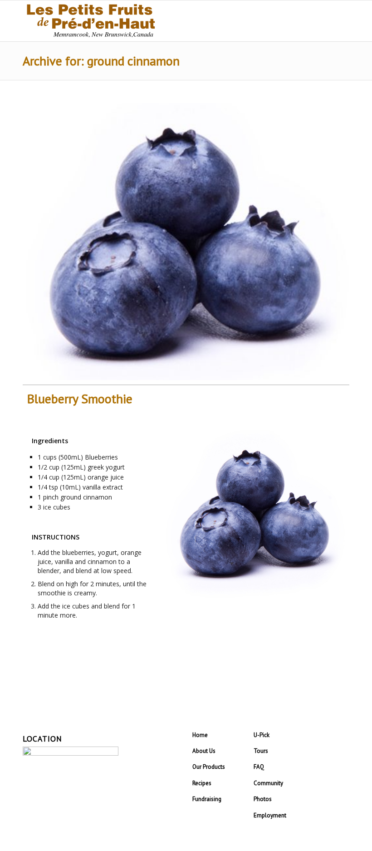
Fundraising (206, 799)
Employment (270, 815)
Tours (261, 751)
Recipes (201, 783)
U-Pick (261, 735)
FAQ (259, 767)
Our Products (208, 767)
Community (268, 783)
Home (200, 735)
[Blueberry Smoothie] (186, 241)
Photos (263, 799)
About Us (203, 751)
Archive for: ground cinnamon (101, 60)
